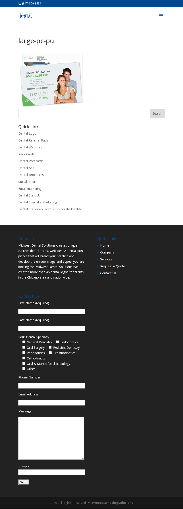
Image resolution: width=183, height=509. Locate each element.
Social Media (27, 182)
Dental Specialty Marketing (37, 202)
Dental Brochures (31, 175)
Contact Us (108, 273)
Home (104, 245)
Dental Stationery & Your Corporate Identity (50, 209)
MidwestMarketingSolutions (110, 503)
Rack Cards (26, 154)
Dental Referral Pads (33, 140)
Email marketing (30, 188)
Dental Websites (30, 147)
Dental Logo (27, 133)
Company (107, 252)
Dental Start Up (29, 195)
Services (106, 259)
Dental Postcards (30, 161)
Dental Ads (26, 168)
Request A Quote (112, 266)
